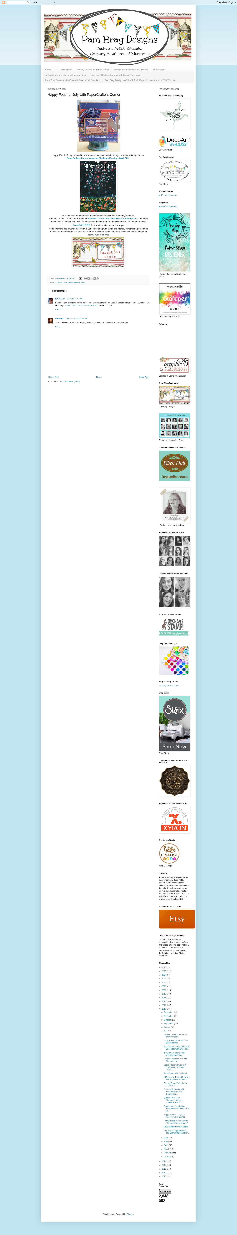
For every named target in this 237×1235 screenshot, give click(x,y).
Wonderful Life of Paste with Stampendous (176, 1035)
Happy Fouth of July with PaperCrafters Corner (174, 1116)
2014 (164, 1161)
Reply (57, 309)
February (168, 1153)
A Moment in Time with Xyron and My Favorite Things (176, 1078)
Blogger (130, 1214)
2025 (164, 971)
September (169, 1023)
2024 (164, 975)
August (167, 1027)
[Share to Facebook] (94, 278)
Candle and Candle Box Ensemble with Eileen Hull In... (176, 1108)
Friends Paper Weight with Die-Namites (175, 1084)
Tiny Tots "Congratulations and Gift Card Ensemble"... (176, 1132)
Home (48, 69)
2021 (164, 986)
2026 (164, 967)
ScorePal (81, 225)
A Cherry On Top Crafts (169, 685)
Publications (159, 69)
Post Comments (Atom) (69, 381)
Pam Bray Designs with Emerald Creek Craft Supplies (72, 80)
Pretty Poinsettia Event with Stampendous (175, 1060)
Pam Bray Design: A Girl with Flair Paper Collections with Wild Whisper (140, 80)
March (167, 1149)
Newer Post (53, 377)
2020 (164, 990)
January (168, 1156)
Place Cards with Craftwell (175, 1073)
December (169, 1012)
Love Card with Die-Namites (176, 1127)
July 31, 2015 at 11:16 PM (76, 318)
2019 (164, 994)
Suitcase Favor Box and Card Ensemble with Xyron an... (176, 1048)
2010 (164, 1176)
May (166, 1141)
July (166, 1031)
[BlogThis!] (88, 278)
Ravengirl (59, 318)
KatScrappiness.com (168, 195)
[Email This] (85, 278)
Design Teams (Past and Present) (131, 69)
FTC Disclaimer (64, 69)
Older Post (143, 377)
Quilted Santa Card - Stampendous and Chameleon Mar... (173, 1100)
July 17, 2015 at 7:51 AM (72, 299)
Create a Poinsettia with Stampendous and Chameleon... (174, 1091)
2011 (164, 1173)
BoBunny (58, 282)
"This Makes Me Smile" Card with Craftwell (176, 1041)
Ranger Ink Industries (168, 206)
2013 (164, 1165)
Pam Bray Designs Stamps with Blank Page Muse (116, 75)
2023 (164, 979)
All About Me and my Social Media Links (65, 75)
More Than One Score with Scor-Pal (82, 305)
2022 (164, 982)
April (166, 1145)
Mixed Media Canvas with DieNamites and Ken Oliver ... (175, 1067)
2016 (164, 1005)
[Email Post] (80, 278)
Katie (57, 299)
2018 (164, 997)
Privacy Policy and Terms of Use (93, 69)
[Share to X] (91, 278)
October (167, 1020)
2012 (164, 1169)
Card (65, 282)
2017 (164, 1001)
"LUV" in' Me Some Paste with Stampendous (175, 1054)
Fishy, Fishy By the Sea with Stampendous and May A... (176, 1122)
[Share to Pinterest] (97, 278)
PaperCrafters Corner (76, 282)
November (169, 1016)
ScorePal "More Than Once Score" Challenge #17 (112, 218)
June (166, 1138)
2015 (164, 1009)
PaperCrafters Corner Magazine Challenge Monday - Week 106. (98, 158)
